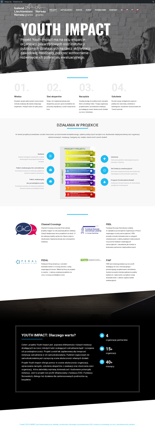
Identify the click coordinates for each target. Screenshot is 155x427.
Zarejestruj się (17, 2)
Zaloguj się (7, 2)
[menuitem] (53, 10)
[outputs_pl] (77, 173)
